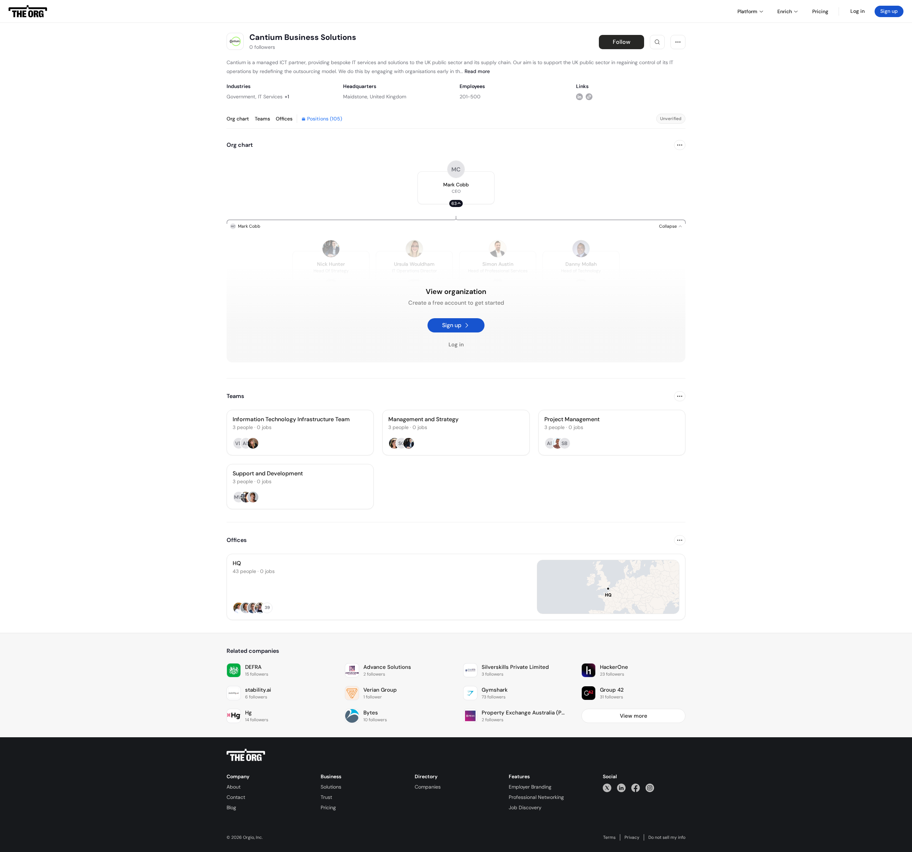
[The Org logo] (246, 755)
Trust (326, 797)
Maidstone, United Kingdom (374, 96)
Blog (231, 807)
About (233, 787)
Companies (428, 787)
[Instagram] (650, 787)
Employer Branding (530, 787)
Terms (609, 837)
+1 (287, 96)
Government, (241, 96)
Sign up (889, 11)
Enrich (784, 11)
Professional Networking (536, 797)
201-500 (470, 96)
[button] (456, 187)
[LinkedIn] (621, 787)
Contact (236, 797)
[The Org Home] (28, 11)
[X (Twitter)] (607, 787)
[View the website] (589, 96)
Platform (747, 11)
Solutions (331, 787)
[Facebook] (635, 787)
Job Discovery (525, 807)
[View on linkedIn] (579, 96)
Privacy (632, 837)
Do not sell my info (666, 837)
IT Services (270, 96)
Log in (857, 11)
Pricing (328, 807)
